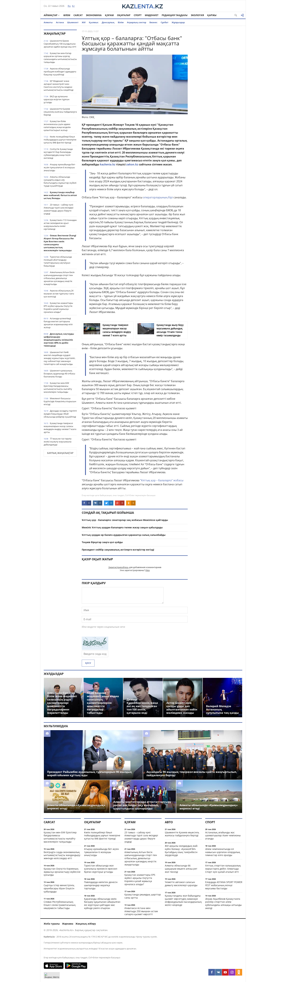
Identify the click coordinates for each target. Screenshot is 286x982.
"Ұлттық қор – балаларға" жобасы (161, 480)
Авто (169, 822)
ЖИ (84, 22)
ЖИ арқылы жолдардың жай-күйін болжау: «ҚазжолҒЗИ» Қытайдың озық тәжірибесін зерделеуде (181, 850)
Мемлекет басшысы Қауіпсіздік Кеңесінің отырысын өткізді (60, 401)
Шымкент (72, 22)
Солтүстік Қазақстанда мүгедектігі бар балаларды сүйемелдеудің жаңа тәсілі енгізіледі (58, 153)
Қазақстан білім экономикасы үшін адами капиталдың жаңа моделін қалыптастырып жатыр (57, 126)
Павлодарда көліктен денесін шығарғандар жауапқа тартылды (101, 885)
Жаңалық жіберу (85, 923)
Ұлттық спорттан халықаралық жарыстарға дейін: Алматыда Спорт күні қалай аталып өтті (223, 868)
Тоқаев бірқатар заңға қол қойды (102, 542)
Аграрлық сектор (136, 22)
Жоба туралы (52, 923)
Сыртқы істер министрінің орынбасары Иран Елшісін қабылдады (59, 888)
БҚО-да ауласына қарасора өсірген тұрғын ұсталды (56, 99)
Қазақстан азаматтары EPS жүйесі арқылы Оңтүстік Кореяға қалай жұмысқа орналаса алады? (58, 307)
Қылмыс (93, 22)
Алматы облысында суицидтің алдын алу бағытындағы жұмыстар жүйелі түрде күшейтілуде (60, 181)
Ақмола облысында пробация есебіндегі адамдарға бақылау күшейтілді (60, 71)
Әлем (66, 15)
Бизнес (153, 22)
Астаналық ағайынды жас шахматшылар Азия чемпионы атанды (223, 835)
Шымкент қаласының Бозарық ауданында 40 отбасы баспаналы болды (59, 373)
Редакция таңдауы (175, 15)
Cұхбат (164, 22)
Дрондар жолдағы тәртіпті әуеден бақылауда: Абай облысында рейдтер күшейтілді (60, 413)
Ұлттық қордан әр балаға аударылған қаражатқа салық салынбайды (124, 534)
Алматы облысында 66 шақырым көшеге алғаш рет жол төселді (181, 868)
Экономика (94, 15)
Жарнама (67, 923)
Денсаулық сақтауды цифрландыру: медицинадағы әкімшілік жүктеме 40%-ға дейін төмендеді (59, 339)
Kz (73, 5)
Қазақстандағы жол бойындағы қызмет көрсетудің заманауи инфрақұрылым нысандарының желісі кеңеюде (183, 900)
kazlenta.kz (107, 164)
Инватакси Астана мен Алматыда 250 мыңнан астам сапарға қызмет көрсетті (141, 911)
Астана (60, 22)
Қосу (88, 663)
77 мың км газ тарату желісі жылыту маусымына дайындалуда (58, 441)
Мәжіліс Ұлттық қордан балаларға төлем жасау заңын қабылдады (122, 527)
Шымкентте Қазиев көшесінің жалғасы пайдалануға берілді (60, 111)
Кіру (147, 570)
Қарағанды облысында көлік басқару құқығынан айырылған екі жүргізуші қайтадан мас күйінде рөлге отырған (102, 903)
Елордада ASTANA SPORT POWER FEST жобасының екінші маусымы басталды (223, 885)
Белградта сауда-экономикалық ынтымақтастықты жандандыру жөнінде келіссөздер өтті (62, 855)
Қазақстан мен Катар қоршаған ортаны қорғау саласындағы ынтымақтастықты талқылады (60, 58)
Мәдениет (151, 15)
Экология (197, 15)
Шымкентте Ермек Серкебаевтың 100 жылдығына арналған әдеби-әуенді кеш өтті (60, 43)
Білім (121, 22)
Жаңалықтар (55, 33)
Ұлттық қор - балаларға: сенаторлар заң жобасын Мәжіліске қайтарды (125, 520)
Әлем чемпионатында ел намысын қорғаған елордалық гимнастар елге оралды (222, 852)
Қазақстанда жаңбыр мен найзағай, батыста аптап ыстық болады (60, 195)
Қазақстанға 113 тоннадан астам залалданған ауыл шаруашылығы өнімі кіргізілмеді (60, 224)
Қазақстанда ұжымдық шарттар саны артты (142, 896)
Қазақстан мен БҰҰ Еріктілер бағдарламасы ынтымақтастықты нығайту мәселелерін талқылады (58, 387)
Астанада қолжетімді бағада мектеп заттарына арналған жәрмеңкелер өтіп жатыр (58, 323)
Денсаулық (108, 22)
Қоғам (109, 15)
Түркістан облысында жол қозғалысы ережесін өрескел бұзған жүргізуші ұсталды (100, 868)
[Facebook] (211, 972)
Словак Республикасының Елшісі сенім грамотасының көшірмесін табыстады (59, 905)
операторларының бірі (158, 197)
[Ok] (239, 972)
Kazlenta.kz (49, 936)
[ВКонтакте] (218, 972)
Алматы (48, 22)
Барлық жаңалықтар (60, 452)
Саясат (78, 15)
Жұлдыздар (178, 22)
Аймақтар (50, 15)
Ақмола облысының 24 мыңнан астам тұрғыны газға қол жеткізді (59, 293)
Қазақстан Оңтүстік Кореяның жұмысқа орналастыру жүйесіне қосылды (62, 872)
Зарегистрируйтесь (118, 567)
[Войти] (242, 15)
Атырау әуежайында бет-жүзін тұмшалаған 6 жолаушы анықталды (59, 167)
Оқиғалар (123, 15)
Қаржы (211, 15)
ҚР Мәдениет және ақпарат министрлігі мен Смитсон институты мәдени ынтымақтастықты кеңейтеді (58, 85)
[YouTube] (225, 972)
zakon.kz (132, 164)
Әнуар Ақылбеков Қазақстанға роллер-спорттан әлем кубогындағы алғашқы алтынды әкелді (223, 903)
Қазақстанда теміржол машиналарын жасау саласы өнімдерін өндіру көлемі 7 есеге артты (60, 428)
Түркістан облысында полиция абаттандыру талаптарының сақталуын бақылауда (58, 261)
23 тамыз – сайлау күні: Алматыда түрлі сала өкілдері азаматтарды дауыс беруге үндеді (58, 209)
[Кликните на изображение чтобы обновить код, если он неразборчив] (95, 649)
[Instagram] (232, 972)
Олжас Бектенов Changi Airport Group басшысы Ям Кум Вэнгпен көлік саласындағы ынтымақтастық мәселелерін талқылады (60, 243)
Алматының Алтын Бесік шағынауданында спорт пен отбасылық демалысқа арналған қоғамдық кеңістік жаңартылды (59, 278)
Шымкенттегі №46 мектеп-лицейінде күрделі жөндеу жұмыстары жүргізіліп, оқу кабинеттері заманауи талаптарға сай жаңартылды (59, 358)
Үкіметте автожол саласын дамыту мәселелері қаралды (181, 884)
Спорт (138, 15)
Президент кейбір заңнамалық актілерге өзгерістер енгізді (118, 549)
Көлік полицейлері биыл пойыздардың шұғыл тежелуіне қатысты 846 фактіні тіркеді (60, 139)
